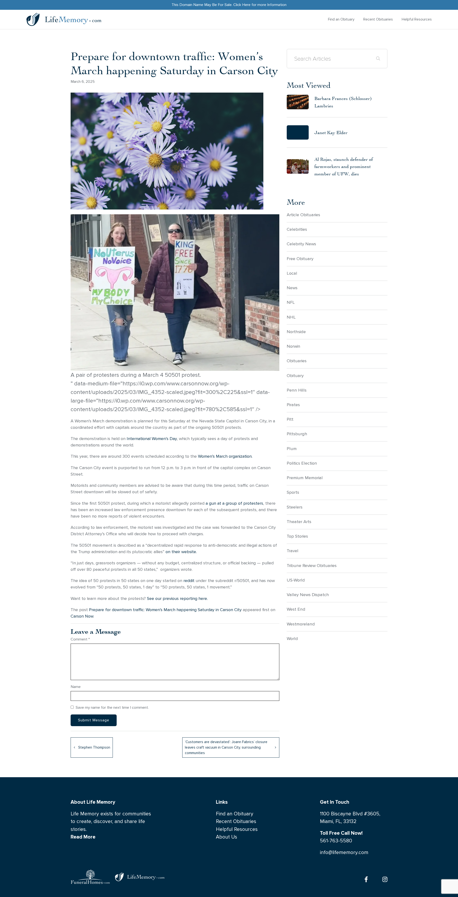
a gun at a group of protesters (233, 503)
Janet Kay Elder (331, 132)
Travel (292, 550)
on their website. (182, 551)
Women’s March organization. (225, 456)
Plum (292, 448)
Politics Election (302, 463)
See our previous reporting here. (177, 598)
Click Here (241, 4)
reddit (188, 580)
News (292, 287)
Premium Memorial (305, 477)
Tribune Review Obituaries (312, 565)
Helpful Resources (417, 19)
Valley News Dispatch (308, 594)
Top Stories (297, 536)
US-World (296, 580)
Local (292, 273)
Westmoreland (301, 624)
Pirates (293, 404)
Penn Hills (297, 390)
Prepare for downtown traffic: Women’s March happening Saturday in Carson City (165, 609)
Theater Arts (299, 521)
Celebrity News (301, 244)
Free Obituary (300, 258)
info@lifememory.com (344, 852)
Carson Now (82, 616)
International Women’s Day (152, 438)
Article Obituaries (303, 214)
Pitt (290, 419)
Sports (293, 492)
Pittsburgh (297, 433)
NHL (291, 317)
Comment (80, 639)
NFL (291, 302)
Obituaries (297, 360)
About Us (226, 837)
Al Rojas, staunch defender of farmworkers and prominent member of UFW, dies (343, 166)
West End (296, 609)
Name (76, 686)
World (292, 638)
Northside (296, 331)
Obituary (295, 375)
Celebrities (297, 229)
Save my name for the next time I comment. (112, 707)
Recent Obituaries (378, 19)
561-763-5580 (336, 841)
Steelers (294, 507)
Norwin (293, 346)
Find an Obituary (341, 19)
